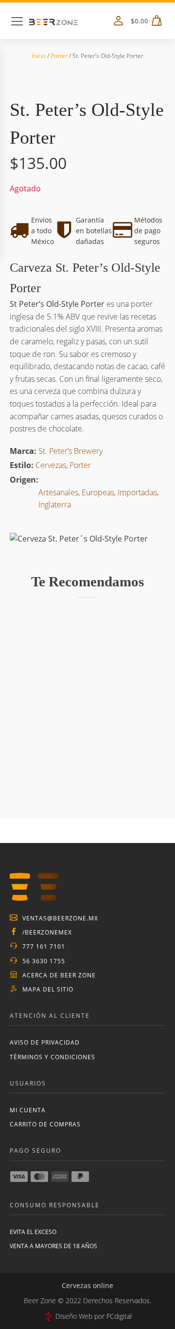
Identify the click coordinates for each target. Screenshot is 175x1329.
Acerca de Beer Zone (59, 975)
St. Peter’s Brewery (70, 451)
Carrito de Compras (45, 1124)
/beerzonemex (47, 932)
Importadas (137, 492)
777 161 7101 (43, 946)
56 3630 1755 (43, 961)
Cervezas (50, 465)
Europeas (98, 492)
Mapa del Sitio (47, 989)
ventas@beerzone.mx (60, 918)
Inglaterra (54, 504)
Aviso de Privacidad (45, 1042)
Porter (59, 56)
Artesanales (58, 492)
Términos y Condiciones (52, 1057)
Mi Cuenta (28, 1110)
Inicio (39, 56)
